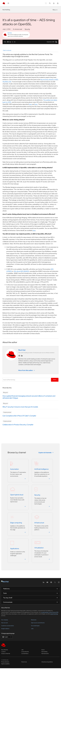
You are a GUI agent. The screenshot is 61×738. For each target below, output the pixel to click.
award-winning (54, 614)
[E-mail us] (15, 42)
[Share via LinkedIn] (10, 42)
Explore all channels (45, 452)
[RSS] (56, 42)
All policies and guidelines (47, 662)
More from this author (25, 370)
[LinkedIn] (43, 583)
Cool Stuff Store (24, 653)
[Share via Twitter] (12, 42)
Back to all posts (7, 50)
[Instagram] (59, 583)
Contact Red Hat (25, 651)
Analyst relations (5, 628)
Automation (14, 469)
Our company (4, 620)
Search (54, 379)
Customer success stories (7, 625)
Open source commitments (37, 622)
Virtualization (39, 548)
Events (43, 649)
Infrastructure (39, 523)
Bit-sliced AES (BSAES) (21, 271)
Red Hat (10, 33)
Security (27, 29)
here (30, 104)
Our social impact (35, 625)
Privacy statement (5, 662)
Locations (3, 651)
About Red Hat (4, 649)
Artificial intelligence (41, 469)
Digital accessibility (5, 663)
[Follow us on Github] (19, 356)
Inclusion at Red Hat (5, 653)
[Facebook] (51, 583)
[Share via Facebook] (8, 42)
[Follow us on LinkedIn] (22, 356)
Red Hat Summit (45, 653)
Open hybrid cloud (16, 495)
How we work (4, 622)
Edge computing (16, 523)
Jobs (32, 628)
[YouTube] (47, 583)
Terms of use (24, 662)
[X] (55, 583)
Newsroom (33, 620)
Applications (14, 548)
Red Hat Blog (6, 10)
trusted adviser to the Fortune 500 (49, 612)
